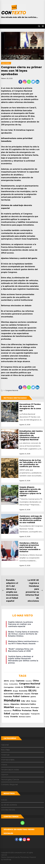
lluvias (33, 701)
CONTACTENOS (8, 810)
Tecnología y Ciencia (10, 779)
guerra (33, 696)
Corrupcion (9, 687)
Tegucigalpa (25, 714)
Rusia (35, 710)
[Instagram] (25, 82)
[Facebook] (20, 82)
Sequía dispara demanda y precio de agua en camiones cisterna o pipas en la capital (30, 491)
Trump (6, 716)
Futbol (16, 696)
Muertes (9, 707)
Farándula (8, 696)
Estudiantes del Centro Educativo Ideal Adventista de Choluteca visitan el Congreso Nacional (31, 435)
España (27, 694)
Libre (28, 701)
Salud (7, 713)
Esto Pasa (5, 750)
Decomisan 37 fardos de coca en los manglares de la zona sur (30, 407)
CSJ (37, 687)
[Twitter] (33, 82)
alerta (6, 681)
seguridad (15, 714)
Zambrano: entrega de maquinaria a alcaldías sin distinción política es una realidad (30, 519)
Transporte (35, 714)
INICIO (4, 800)
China (36, 680)
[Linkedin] (37, 82)
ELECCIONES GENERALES (13, 694)
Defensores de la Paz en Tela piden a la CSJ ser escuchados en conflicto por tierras (30, 463)
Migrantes (14, 704)
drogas (15, 691)
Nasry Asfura (25, 707)
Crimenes (29, 687)
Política (17, 710)
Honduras (12, 700)
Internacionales (7, 760)
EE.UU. (32, 690)
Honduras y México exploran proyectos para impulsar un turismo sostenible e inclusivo (29, 547)
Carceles (29, 681)
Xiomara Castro (25, 716)
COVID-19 (19, 687)
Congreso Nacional (11, 390)
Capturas (20, 681)
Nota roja (5, 755)
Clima (6, 684)
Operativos (7, 710)
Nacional (5, 745)
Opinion (4, 774)
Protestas (26, 710)
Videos (4, 765)
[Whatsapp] (29, 82)
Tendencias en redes (10, 770)
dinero (8, 690)
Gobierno (25, 696)
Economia (23, 691)
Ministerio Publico (28, 704)
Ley (23, 701)
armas (12, 681)
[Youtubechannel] (28, 839)
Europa (34, 694)
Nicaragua (35, 707)
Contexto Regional (9, 784)
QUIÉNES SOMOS (9, 805)
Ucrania (14, 716)
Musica (17, 707)
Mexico (6, 704)
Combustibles (13, 684)
